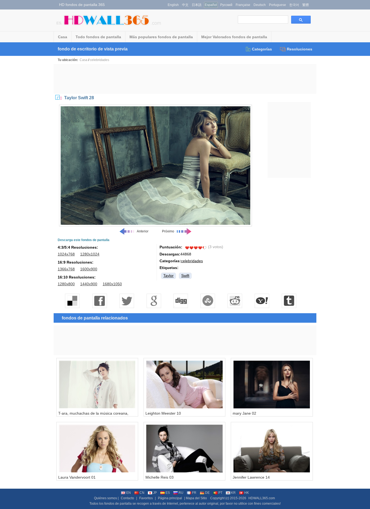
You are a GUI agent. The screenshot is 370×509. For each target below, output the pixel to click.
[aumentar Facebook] (100, 301)
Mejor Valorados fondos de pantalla (234, 37)
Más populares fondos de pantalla (161, 37)
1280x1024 (89, 254)
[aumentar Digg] (181, 301)
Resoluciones (299, 49)
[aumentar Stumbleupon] (208, 301)
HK (246, 493)
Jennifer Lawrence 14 (251, 477)
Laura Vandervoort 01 (77, 477)
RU (180, 493)
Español (211, 5)
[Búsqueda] (301, 19)
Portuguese (277, 5)
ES (167, 493)
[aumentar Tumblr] (289, 301)
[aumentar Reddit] (235, 301)
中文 (185, 5)
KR (233, 493)
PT (220, 493)
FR (194, 493)
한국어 (294, 5)
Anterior (142, 231)
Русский (226, 5)
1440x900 (88, 284)
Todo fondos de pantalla (98, 37)
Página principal (170, 498)
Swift (185, 275)
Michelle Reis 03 (159, 477)
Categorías (262, 49)
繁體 (305, 5)
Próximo (168, 231)
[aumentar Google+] (154, 301)
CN (141, 493)
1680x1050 (112, 284)
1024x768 (66, 254)
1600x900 (88, 269)
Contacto (127, 498)
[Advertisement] (185, 79)
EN (128, 493)
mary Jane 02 (244, 413)
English (173, 5)
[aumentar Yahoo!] (262, 301)
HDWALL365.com (261, 498)
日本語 (197, 5)
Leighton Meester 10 (163, 413)
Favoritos (146, 498)
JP (155, 493)
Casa (62, 37)
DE (207, 493)
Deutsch (260, 5)
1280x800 (66, 284)
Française (243, 5)
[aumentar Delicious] (72, 301)
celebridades (99, 60)
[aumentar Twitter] (127, 301)
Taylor (168, 275)
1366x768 (66, 269)
